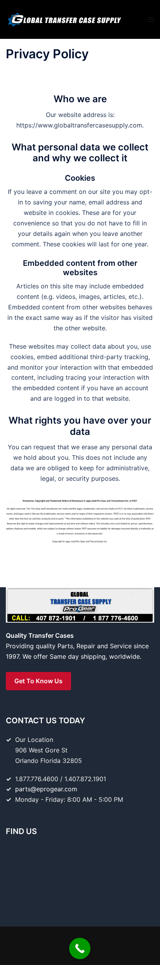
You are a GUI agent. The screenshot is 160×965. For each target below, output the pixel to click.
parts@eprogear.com (46, 789)
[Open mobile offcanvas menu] (151, 19)
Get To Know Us (38, 681)
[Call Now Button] (79, 948)
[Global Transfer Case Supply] (64, 19)
